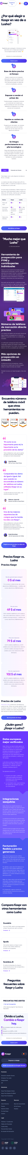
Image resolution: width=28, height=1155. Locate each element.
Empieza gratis (14, 60)
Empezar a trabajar (14, 1060)
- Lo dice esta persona (14, 246)
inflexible (10, 893)
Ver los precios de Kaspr (14, 717)
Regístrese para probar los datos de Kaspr (14, 545)
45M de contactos (15, 763)
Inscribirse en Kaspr (14, 228)
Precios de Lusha (5, 704)
